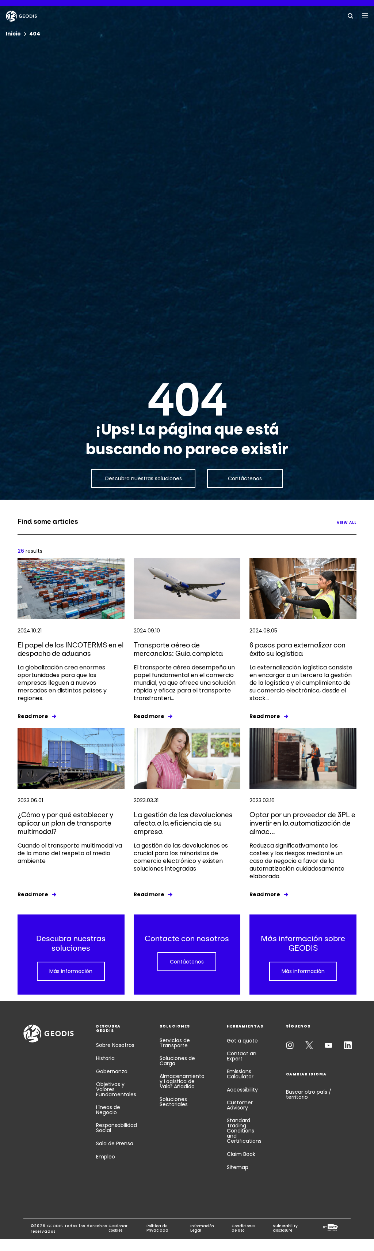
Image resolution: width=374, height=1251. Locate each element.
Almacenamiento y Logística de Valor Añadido (182, 1081)
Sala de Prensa (114, 1143)
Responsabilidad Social (116, 1128)
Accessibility (242, 1089)
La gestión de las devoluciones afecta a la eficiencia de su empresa (183, 823)
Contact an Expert (241, 1056)
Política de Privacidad (157, 1228)
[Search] (351, 15)
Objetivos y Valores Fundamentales (116, 1089)
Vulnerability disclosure (285, 1228)
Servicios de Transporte (175, 1043)
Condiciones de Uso (243, 1228)
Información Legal (202, 1228)
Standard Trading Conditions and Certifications (244, 1130)
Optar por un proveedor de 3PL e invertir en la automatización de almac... (302, 823)
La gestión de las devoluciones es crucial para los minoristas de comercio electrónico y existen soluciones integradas (181, 857)
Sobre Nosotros (115, 1045)
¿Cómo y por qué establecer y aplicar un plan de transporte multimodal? (65, 823)
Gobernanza (111, 1071)
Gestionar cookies (117, 1228)
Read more (33, 716)
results (30, 551)
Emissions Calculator (240, 1074)
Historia (105, 1058)
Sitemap (237, 1167)
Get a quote (242, 1040)
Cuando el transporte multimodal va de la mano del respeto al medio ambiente (70, 853)
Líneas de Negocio (108, 1110)
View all (346, 522)
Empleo (105, 1156)
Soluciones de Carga (177, 1061)
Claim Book (241, 1154)
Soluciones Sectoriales (174, 1102)
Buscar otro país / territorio (308, 1094)
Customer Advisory (240, 1105)
